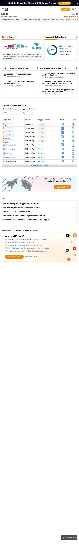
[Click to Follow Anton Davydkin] (73, 145)
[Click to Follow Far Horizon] (73, 153)
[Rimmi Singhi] (4, 149)
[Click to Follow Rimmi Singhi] (73, 149)
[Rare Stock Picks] (4, 157)
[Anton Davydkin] (4, 145)
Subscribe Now (14, 257)
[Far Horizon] (4, 153)
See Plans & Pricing (31, 257)
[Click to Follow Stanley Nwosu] (73, 161)
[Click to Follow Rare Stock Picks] (73, 157)
